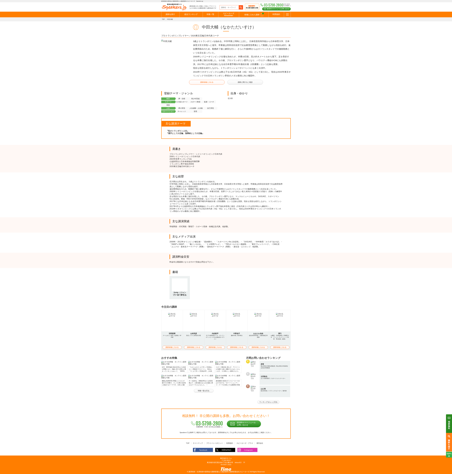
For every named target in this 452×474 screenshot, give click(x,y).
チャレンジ (182, 111)
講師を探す (170, 14)
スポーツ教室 (195, 102)
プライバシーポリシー (214, 443)
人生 (168, 108)
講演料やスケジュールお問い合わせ (278, 9)
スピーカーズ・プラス (244, 443)
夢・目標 (181, 99)
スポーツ (168, 102)
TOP (163, 19)
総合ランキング (191, 14)
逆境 (195, 111)
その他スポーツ (182, 102)
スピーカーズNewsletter (228, 14)
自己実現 (210, 108)
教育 (168, 99)
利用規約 (276, 14)
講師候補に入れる (206, 82)
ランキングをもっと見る (268, 402)
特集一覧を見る (203, 391)
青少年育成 (195, 99)
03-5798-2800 (209, 423)
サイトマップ (198, 443)
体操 (168, 105)
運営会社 (259, 443)
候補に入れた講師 (253, 14)
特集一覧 (210, 14)
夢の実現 (181, 108)
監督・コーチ (209, 102)
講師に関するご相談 (245, 82)
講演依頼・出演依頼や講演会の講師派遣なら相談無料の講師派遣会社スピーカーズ (219, 472)
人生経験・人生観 (196, 108)
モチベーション (168, 111)
